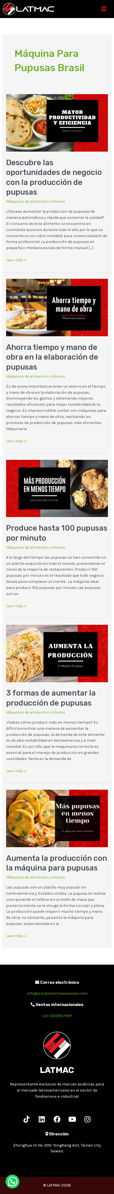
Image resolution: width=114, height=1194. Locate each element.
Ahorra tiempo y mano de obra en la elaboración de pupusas (52, 357)
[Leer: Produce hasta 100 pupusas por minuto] (57, 488)
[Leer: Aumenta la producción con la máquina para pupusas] (57, 818)
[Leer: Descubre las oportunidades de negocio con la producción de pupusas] (57, 122)
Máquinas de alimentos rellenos (35, 201)
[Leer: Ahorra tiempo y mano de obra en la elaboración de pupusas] (57, 307)
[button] (103, 9)
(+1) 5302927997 (57, 1016)
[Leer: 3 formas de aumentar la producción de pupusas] (57, 653)
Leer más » (16, 259)
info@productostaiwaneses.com (57, 993)
